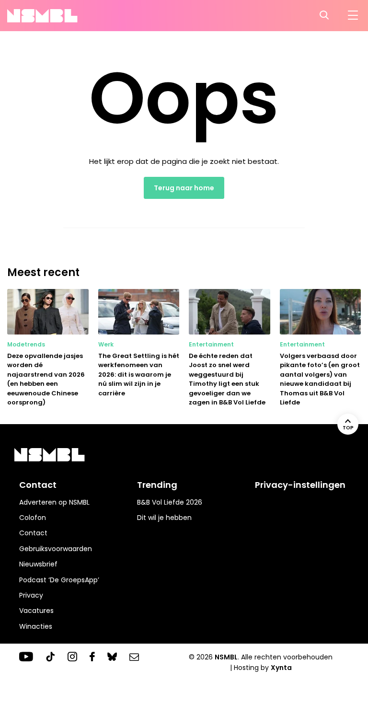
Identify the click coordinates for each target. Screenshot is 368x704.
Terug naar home (184, 188)
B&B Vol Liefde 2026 (169, 502)
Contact (33, 533)
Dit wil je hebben (164, 517)
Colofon (32, 517)
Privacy (31, 595)
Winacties (35, 626)
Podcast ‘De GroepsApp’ (59, 580)
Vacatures (36, 610)
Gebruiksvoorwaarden (55, 549)
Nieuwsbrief (38, 564)
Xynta (281, 667)
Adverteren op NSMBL (54, 502)
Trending (157, 485)
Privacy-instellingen (300, 485)
